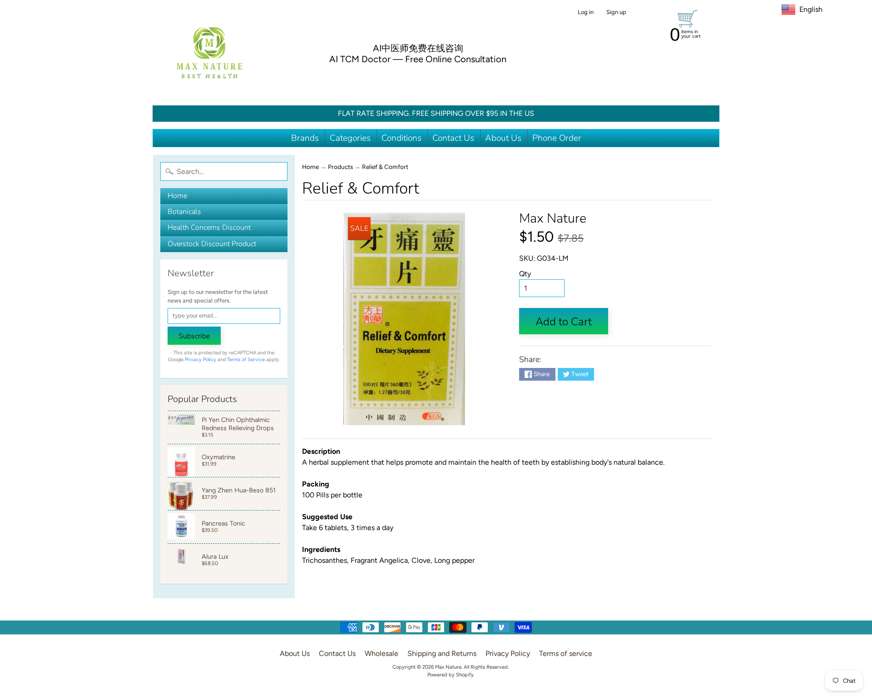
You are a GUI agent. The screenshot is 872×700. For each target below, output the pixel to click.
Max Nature (552, 218)
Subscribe (194, 336)
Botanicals (184, 212)
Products (340, 166)
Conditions (401, 138)
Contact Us (453, 138)
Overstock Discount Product (212, 244)
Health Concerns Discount (209, 228)
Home (177, 196)
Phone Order (556, 138)
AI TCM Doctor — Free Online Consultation (417, 59)
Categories (350, 138)
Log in (586, 12)
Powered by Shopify (450, 674)
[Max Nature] (209, 52)
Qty (525, 273)
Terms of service (565, 653)
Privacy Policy (200, 359)
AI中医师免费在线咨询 (418, 48)
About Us (503, 138)
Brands (305, 138)
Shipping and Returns (441, 653)
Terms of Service (246, 359)
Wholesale (381, 653)
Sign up (616, 12)
